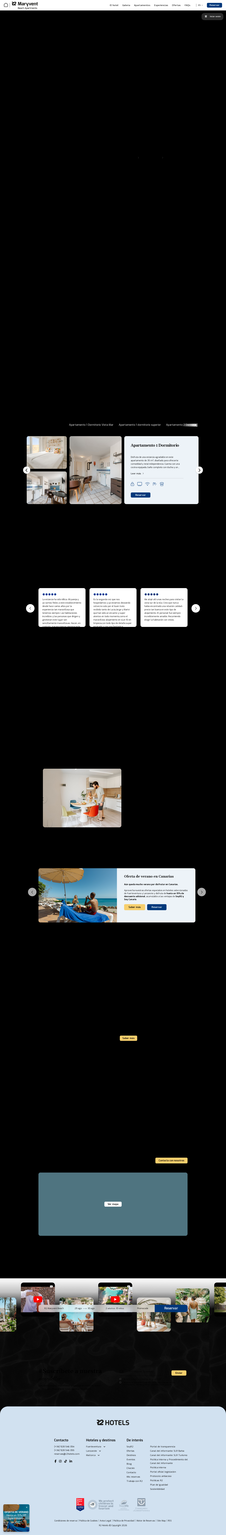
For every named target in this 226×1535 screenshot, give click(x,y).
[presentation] (196, 425)
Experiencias (161, 5)
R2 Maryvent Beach (175, 157)
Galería (126, 5)
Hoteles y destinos (150, 157)
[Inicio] (6, 6)
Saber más (135, 907)
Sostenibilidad (157, 1489)
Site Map (161, 1520)
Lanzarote (91, 1450)
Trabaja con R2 (135, 1481)
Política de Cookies (88, 1520)
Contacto (131, 1472)
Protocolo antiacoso (160, 1476)
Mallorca (90, 1455)
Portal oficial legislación (163, 1471)
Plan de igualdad (159, 1484)
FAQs (187, 5)
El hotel (114, 5)
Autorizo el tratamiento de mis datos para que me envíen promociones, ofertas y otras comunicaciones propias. (149, 1383)
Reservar (214, 5)
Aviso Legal (105, 1520)
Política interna (158, 1467)
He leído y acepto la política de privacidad (142, 1379)
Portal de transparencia (162, 1446)
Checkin (131, 1468)
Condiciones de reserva (65, 1520)
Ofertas (176, 5)
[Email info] (33, 1203)
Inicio (133, 157)
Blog (129, 1463)
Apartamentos (142, 5)
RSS (170, 1520)
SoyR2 (130, 1446)
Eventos (131, 1459)
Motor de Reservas (146, 1520)
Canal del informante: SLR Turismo (168, 1455)
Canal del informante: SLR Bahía (167, 1450)
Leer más (136, 473)
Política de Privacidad (124, 1520)
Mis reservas (133, 1476)
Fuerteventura (93, 1446)
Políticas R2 (156, 1480)
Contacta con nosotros (171, 1160)
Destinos (131, 1455)
